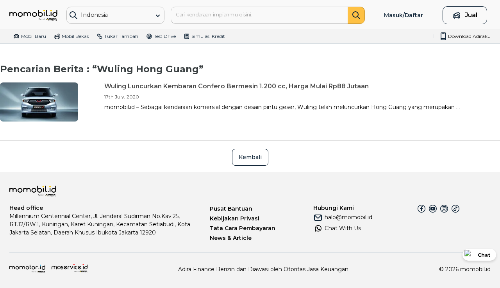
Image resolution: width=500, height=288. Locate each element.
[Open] (158, 16)
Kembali (250, 157)
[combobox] (110, 14)
